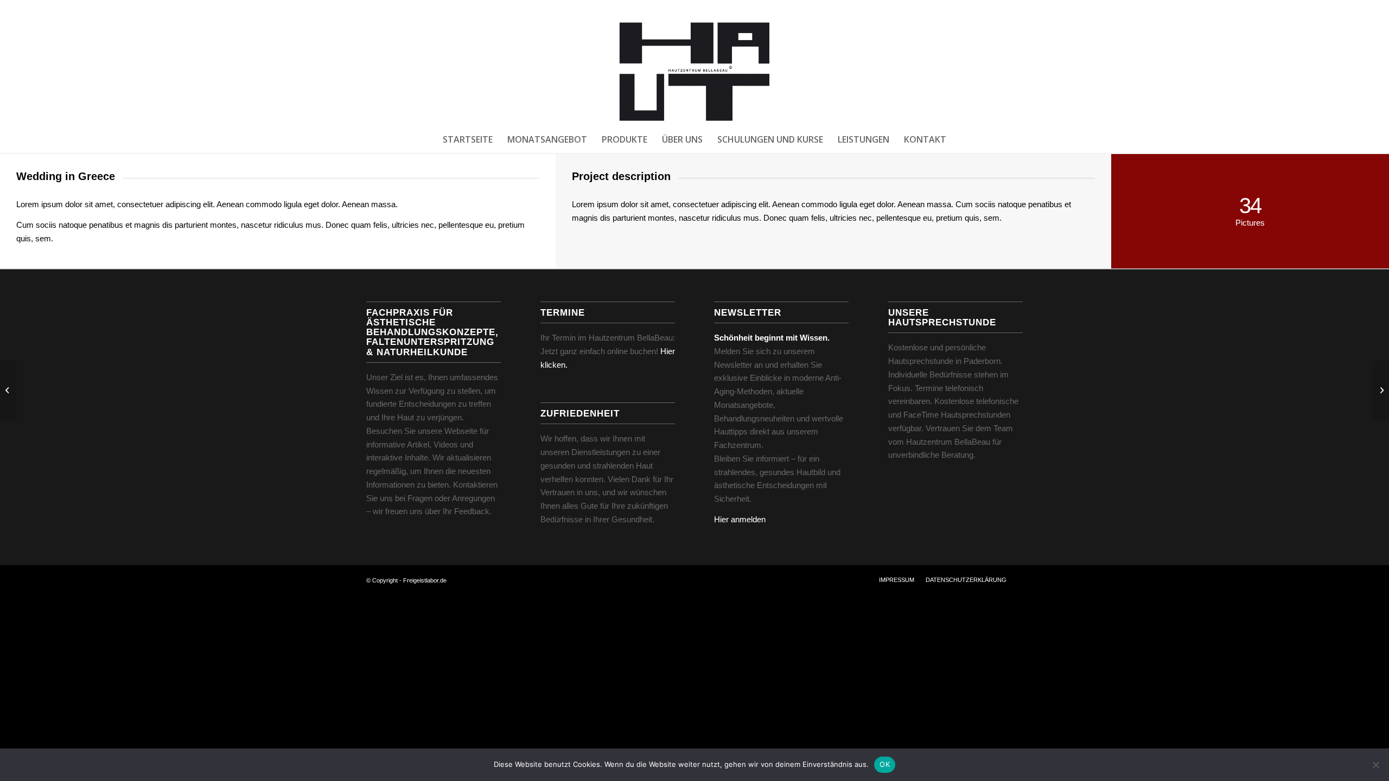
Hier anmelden (740, 519)
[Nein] (1375, 764)
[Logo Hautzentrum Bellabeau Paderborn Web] (694, 71)
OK (885, 764)
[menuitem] (468, 139)
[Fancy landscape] (8, 390)
